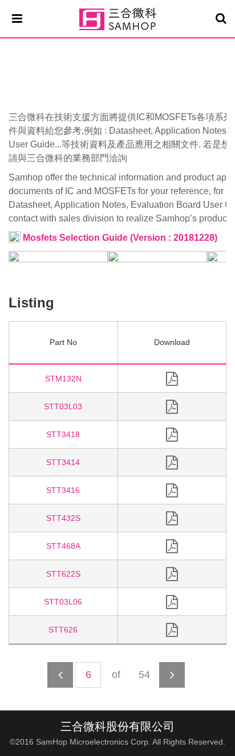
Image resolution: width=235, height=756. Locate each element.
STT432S (63, 518)
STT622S (63, 573)
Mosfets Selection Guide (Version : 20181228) (119, 238)
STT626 (63, 629)
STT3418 (63, 434)
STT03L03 (63, 406)
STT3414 (63, 462)
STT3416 (63, 490)
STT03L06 (63, 601)
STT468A (63, 545)
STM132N (63, 378)
